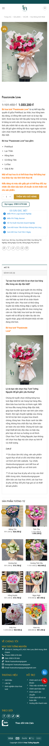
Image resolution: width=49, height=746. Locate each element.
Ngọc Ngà (36, 595)
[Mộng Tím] (12, 516)
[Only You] (12, 614)
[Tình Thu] (36, 516)
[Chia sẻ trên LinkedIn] (27, 248)
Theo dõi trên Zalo (24, 723)
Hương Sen (12, 563)
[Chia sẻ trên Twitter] (13, 248)
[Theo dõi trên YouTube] (18, 716)
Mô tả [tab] (6, 267)
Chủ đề (25, 17)
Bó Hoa (12, 240)
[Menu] (3, 8)
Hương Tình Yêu (36, 563)
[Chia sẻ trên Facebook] (9, 248)
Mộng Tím (12, 529)
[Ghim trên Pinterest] (22, 248)
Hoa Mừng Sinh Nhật (37, 17)
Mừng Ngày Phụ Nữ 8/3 (30, 243)
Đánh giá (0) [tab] (9, 273)
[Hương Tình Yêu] (36, 550)
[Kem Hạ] (36, 614)
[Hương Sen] (12, 550)
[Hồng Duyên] (12, 582)
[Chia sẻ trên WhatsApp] (4, 248)
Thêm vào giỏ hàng (26, 197)
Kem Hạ (36, 628)
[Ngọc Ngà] (36, 582)
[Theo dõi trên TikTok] (13, 716)
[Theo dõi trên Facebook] (4, 716)
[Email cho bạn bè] (18, 248)
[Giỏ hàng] (45, 8)
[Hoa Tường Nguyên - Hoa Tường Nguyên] (24, 8)
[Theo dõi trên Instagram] (9, 716)
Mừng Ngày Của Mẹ (15, 243)
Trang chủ (7, 17)
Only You (12, 628)
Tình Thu (36, 529)
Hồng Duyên (12, 595)
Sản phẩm (17, 17)
